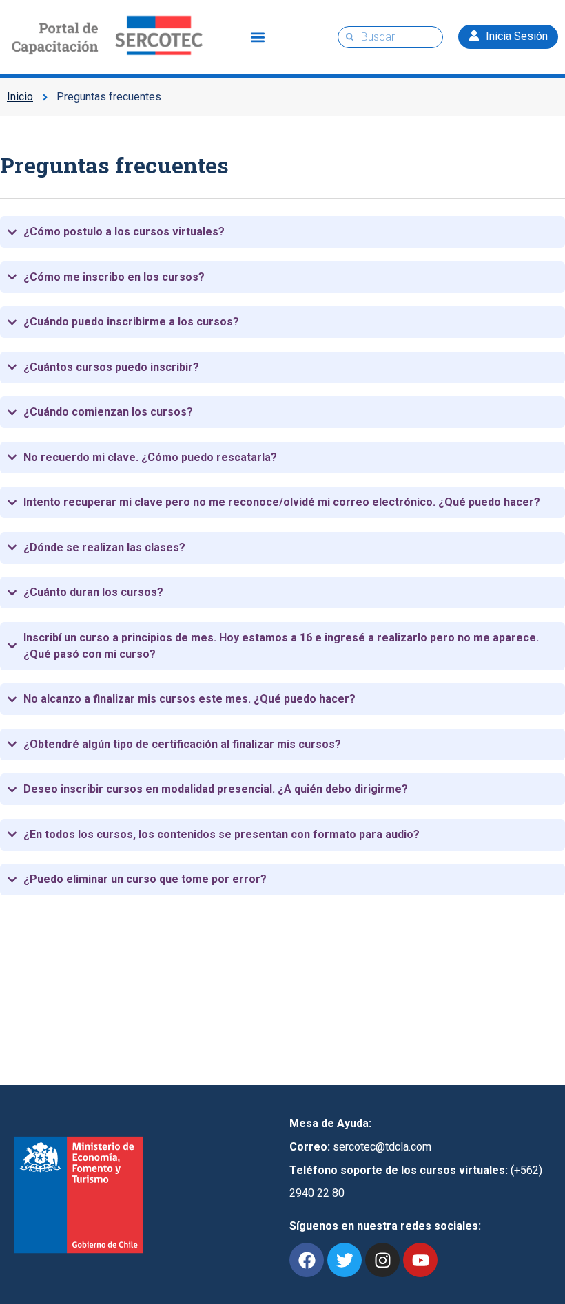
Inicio (20, 96)
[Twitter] (344, 1260)
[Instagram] (382, 1260)
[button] (258, 36)
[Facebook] (306, 1260)
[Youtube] (420, 1260)
